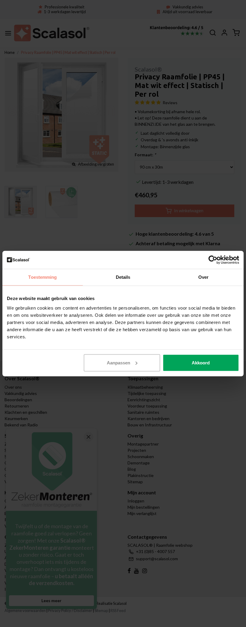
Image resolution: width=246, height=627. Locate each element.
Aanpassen (118, 362)
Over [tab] (203, 277)
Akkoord (201, 362)
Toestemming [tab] (42, 277)
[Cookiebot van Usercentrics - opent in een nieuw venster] (213, 259)
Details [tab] (123, 277)
